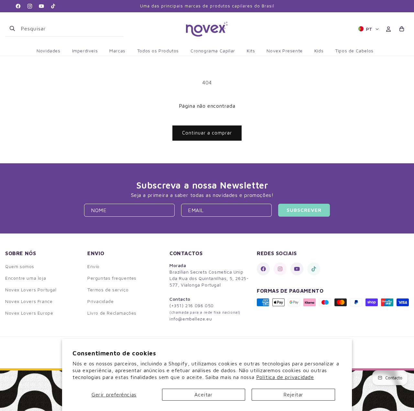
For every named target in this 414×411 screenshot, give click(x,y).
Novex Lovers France (28, 301)
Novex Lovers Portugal (31, 289)
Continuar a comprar (207, 132)
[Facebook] (263, 269)
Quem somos (19, 266)
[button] (402, 28)
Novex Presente (284, 50)
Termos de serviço (107, 289)
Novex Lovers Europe (29, 313)
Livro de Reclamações (111, 313)
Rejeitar (293, 394)
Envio (93, 266)
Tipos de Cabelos (354, 50)
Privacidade (100, 301)
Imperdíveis (85, 50)
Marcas (117, 50)
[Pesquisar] (12, 28)
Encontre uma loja (25, 278)
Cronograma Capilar (213, 50)
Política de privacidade (285, 377)
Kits (251, 50)
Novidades (48, 50)
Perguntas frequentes (111, 278)
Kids (318, 50)
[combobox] (69, 28)
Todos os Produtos (158, 50)
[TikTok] (313, 269)
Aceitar (203, 394)
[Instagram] (280, 269)
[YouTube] (296, 269)
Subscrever (304, 210)
